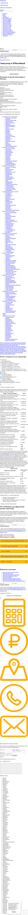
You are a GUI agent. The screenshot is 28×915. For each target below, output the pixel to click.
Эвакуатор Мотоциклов (8, 33)
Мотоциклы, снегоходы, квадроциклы (11, 363)
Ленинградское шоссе (10, 323)
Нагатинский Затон (10, 263)
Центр (4, 147)
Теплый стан (16, 351)
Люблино (7, 348)
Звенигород (13, 346)
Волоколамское (9, 325)
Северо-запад (6, 291)
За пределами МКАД (6, 379)
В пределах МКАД (6, 378)
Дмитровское (8, 336)
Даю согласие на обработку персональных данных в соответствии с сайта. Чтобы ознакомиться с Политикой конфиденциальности (13, 530)
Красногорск (9, 347)
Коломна (7, 132)
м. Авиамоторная (9, 251)
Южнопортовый (9, 248)
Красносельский (9, 152)
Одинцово (11, 350)
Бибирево (23, 342)
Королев (23, 346)
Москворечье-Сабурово (10, 260)
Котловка (7, 307)
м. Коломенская (9, 270)
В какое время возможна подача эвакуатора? (13, 541)
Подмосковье (6, 116)
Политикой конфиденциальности (15, 55)
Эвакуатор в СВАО (7, 26)
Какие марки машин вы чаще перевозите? (12, 556)
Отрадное (7, 203)
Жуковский (8, 133)
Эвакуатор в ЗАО (7, 27)
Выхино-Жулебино (9, 234)
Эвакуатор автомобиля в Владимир (11, 574)
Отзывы (4, 16)
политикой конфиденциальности (12, 907)
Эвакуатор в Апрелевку (11, 117)
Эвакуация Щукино (10, 297)
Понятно (14, 911)
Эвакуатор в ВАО (7, 23)
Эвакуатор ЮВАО (7, 21)
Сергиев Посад (8, 135)
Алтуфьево (8, 194)
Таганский (7, 156)
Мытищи (16, 348)
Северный (7, 207)
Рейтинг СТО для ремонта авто (14, 595)
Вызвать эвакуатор (4, 51)
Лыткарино (23, 347)
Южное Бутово (7, 344)
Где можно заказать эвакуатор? (9, 546)
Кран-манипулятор (7, 18)
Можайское (8, 335)
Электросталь (8, 138)
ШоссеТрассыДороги (4, 314)
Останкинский (8, 202)
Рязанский (7, 245)
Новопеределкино (4, 350)
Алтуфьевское (8, 329)
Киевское (7, 338)
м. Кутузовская (8, 290)
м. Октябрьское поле (10, 299)
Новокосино (8, 222)
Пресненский (8, 154)
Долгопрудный (8, 121)
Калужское (7, 331)
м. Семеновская (9, 231)
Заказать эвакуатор (14, 74)
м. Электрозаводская (10, 229)
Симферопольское (9, 317)
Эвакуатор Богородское (10, 212)
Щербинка (7, 137)
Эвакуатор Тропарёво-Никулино (13, 285)
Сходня (11, 351)
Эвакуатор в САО (7, 28)
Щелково (7, 130)
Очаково (16, 350)
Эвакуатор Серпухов (10, 136)
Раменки (7, 283)
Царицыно (14, 352)
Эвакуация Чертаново (10, 267)
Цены (4, 14)
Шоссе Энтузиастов (10, 340)
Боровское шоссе (9, 330)
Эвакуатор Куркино (10, 292)
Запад (4, 275)
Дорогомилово (8, 276)
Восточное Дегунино (10, 172)
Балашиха (19, 342)
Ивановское (8, 217)
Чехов (6, 142)
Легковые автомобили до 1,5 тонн (10, 365)
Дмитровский (8, 174)
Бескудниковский (9, 169)
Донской (7, 258)
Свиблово (23, 350)
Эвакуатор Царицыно (10, 266)
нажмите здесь (3, 57)
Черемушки (20, 352)
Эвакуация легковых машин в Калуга (11, 578)
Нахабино (7, 124)
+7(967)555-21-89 (4, 5)
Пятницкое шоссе (9, 333)
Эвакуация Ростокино (10, 205)
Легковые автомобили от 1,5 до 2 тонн (11, 366)
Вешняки (7, 213)
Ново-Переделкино (9, 280)
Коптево (7, 175)
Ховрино (10, 352)
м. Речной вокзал (9, 185)
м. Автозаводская (9, 272)
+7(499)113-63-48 (4, 2)
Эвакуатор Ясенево (9, 312)
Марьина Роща (8, 201)
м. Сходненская (9, 298)
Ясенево (13, 353)
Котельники (3, 347)
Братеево (2, 344)
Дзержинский (3, 345)
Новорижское (8, 319)
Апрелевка (6, 342)
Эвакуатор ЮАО (6, 22)
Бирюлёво (7, 254)
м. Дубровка (8, 250)
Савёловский (8, 179)
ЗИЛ (6, 243)
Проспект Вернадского (10, 282)
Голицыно (7, 143)
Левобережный (9, 176)
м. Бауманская (8, 162)
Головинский (8, 173)
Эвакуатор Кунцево (10, 277)
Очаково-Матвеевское (10, 281)
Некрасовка (8, 240)
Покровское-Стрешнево (11, 293)
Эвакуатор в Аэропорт (10, 167)
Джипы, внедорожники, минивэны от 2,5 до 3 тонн (14, 369)
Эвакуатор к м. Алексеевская (12, 210)
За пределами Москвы (7, 375)
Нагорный (7, 264)
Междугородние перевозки (9, 32)
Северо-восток (6, 191)
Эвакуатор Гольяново (10, 216)
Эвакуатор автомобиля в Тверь (10, 576)
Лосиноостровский (9, 199)
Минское (7, 318)
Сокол (6, 180)
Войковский (8, 170)
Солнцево (2, 351)
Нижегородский (9, 242)
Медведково (8, 206)
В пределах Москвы (6, 374)
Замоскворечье (8, 151)
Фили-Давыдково (9, 287)
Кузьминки (8, 237)
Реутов (19, 350)
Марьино (7, 239)
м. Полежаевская (9, 186)
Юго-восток (5, 233)
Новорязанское (8, 320)
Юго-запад (5, 301)
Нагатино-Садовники (10, 261)
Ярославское (8, 334)
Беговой (7, 168)
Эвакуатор (5, 35)
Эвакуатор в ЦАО (7, 24)
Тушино (7, 295)
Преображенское (9, 224)
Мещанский (8, 153)
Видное (13, 344)
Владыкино (18, 344)
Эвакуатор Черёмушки (10, 310)
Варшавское (8, 324)
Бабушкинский (8, 195)
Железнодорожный (9, 122)
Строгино (7, 351)
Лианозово (7, 197)
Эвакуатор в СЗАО (7, 29)
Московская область (7, 34)
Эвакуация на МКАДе (8, 30)
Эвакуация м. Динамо (10, 189)
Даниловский (8, 256)
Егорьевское (8, 326)
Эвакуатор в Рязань (7, 577)
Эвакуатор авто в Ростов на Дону (10, 572)
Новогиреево (21, 348)
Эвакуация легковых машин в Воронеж (12, 579)
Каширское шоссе (9, 322)
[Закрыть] (10, 768)
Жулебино (7, 346)
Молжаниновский (9, 178)
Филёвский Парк (9, 286)
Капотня (7, 235)
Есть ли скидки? (5, 551)
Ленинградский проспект (11, 184)
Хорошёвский (8, 183)
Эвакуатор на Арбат (10, 148)
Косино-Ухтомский (9, 219)
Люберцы (2, 348)
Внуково (23, 344)
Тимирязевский (9, 181)
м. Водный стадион (9, 188)
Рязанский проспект (10, 249)
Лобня (19, 347)
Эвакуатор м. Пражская (10, 271)
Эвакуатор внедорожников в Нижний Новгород (14, 581)
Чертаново (2, 353)
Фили (25, 351)
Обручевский (8, 309)
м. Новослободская (9, 163)
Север (4, 165)
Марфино (7, 200)
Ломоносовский (9, 308)
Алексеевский (8, 192)
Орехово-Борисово (9, 265)
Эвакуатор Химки (9, 128)
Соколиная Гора (9, 226)
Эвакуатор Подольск (10, 126)
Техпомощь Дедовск (10, 141)
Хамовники (8, 158)
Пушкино (7, 140)
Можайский (8, 279)
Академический (9, 302)
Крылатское (15, 347)
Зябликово (7, 259)
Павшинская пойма (9, 125)
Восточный (8, 215)
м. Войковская (8, 190)
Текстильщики (8, 247)
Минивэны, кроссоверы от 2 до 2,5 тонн (11, 367)
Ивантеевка (8, 144)
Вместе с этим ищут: (6, 561)
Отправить (14, 755)
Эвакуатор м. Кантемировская (12, 269)
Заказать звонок (14, 468)
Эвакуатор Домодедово (10, 120)
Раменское (7, 131)
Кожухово (7, 232)
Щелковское (8, 328)
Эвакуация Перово (9, 223)
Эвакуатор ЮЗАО (7, 19)
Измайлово (8, 218)
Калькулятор (6, 17)
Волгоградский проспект (11, 160)
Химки (6, 352)
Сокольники (8, 227)
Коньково (7, 306)
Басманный (8, 149)
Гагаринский (8, 303)
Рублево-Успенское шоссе (11, 339)
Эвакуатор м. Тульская (10, 274)
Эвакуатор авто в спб (8, 573)
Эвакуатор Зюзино (9, 304)
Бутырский (8, 196)
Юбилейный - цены (7, 453)
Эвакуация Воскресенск (11, 146)
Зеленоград (18, 346)
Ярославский (8, 208)
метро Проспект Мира (10, 164)
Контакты (5, 13)
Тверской (7, 157)
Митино (11, 348)
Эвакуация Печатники (10, 244)
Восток (4, 211)
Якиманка (7, 159)
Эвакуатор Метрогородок (11, 221)
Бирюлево (7, 119)
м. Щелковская (8, 228)
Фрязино (2, 352)
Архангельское (12, 342)
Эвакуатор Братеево (10, 255)
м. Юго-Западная (9, 288)
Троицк (7, 127)
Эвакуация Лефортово (10, 238)
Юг (3, 253)
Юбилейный (8, 353)
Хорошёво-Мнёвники (10, 296)
